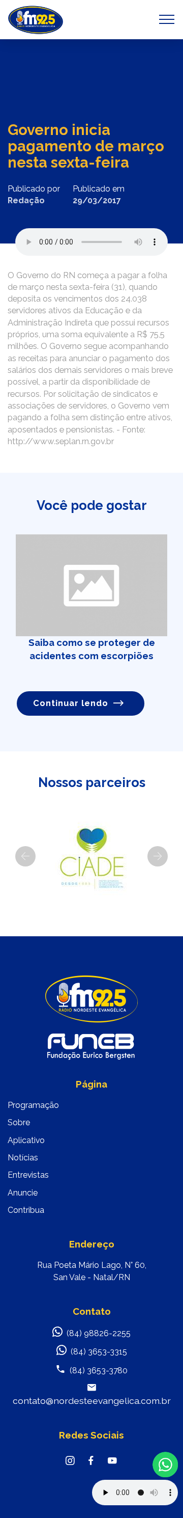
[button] (25, 856)
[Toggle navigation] (167, 19)
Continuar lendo (70, 703)
